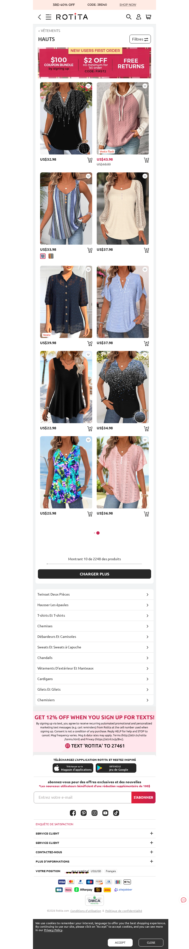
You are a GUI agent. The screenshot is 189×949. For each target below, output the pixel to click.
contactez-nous (49, 852)
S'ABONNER (143, 797)
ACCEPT (120, 942)
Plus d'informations (52, 861)
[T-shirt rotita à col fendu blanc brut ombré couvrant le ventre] (123, 387)
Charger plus (94, 574)
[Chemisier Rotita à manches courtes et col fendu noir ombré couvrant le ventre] (66, 118)
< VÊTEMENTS (49, 31)
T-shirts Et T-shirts (51, 615)
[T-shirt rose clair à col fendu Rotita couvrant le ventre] (123, 472)
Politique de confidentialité (123, 910)
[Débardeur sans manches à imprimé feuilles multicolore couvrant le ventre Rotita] (66, 472)
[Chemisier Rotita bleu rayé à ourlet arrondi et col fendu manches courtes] (123, 302)
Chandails (44, 658)
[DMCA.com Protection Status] (94, 900)
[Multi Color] (51, 256)
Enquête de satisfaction (54, 824)
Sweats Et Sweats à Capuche (59, 647)
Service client (47, 833)
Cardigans (45, 679)
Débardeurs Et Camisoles (56, 637)
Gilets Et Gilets (49, 689)
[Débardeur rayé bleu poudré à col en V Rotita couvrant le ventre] (66, 208)
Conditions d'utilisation (85, 910)
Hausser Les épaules (52, 605)
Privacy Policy (53, 930)
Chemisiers (46, 700)
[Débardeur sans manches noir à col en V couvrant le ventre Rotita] (66, 387)
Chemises (44, 626)
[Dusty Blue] (43, 256)
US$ (93, 871)
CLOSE (151, 942)
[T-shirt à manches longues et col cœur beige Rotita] (123, 208)
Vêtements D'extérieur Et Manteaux (65, 668)
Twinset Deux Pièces (53, 594)
